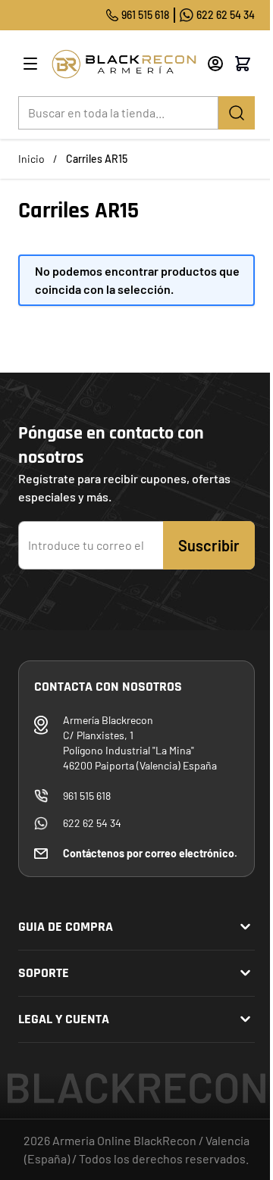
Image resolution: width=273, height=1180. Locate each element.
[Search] (236, 113)
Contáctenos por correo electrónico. (150, 853)
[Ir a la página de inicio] (123, 64)
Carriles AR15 (96, 158)
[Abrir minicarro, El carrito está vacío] (243, 64)
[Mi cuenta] (215, 63)
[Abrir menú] (30, 64)
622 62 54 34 (225, 14)
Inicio (31, 158)
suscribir (209, 545)
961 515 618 (145, 14)
